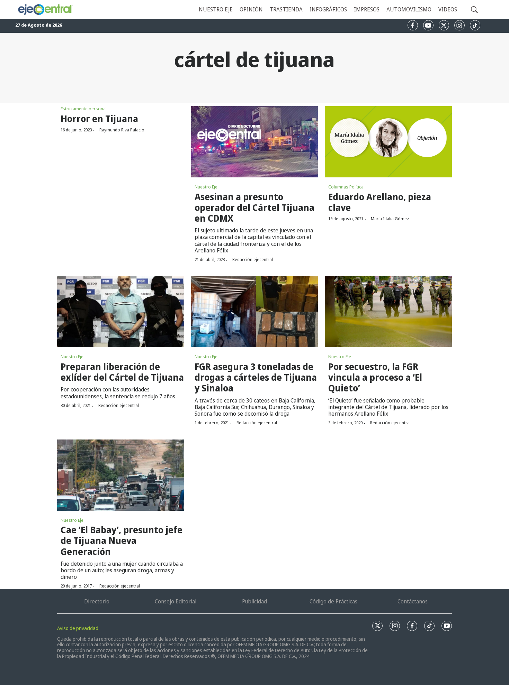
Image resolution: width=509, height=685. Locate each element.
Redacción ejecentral (252, 259)
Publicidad (254, 601)
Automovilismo (408, 9)
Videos (447, 9)
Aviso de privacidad (77, 628)
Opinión (251, 9)
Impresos (366, 9)
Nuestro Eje (206, 187)
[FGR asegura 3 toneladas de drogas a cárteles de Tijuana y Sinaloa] (254, 311)
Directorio (96, 601)
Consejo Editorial (175, 601)
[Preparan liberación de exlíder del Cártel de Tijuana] (120, 311)
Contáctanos (413, 601)
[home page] (45, 9)
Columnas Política (346, 187)
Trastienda (286, 9)
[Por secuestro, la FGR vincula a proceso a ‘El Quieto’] (388, 311)
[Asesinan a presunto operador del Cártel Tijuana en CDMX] (254, 141)
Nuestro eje (216, 9)
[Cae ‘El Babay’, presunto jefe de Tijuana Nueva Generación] (120, 475)
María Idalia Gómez (390, 219)
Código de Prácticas (333, 601)
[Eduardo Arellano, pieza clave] (388, 141)
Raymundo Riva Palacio (121, 130)
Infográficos (328, 9)
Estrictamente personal (84, 108)
